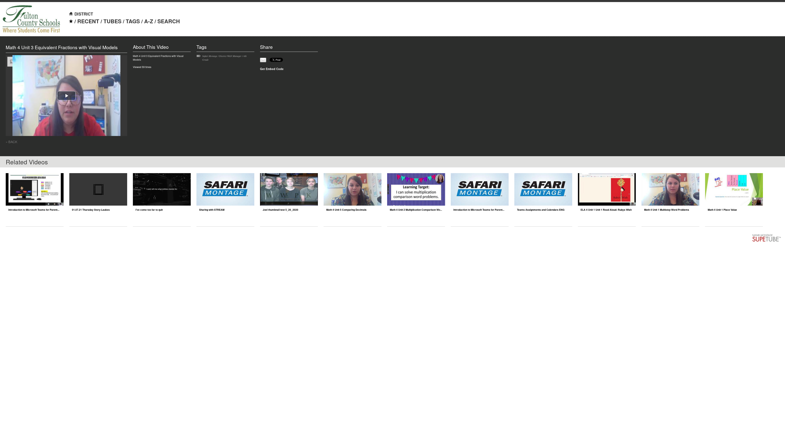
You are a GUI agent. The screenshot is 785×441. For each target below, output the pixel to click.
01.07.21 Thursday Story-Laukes (91, 210)
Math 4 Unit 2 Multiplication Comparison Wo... (416, 210)
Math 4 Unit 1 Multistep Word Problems (666, 210)
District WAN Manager (230, 56)
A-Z (148, 21)
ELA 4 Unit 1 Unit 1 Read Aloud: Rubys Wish (606, 210)
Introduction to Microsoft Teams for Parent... (33, 210)
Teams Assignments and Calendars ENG (540, 210)
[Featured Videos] (71, 21)
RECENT (88, 21)
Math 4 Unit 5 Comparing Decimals (346, 210)
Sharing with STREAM (211, 210)
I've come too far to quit (149, 210)
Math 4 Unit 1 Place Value (722, 210)
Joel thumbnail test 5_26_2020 (280, 210)
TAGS (133, 21)
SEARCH (168, 21)
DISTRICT (83, 14)
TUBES (112, 21)
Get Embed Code (272, 69)
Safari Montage (209, 56)
